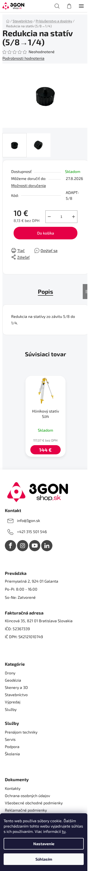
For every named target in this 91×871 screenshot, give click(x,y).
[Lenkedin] (46, 545)
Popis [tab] (45, 291)
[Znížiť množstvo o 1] (49, 217)
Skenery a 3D (16, 687)
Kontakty (12, 788)
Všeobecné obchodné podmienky (34, 802)
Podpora (12, 746)
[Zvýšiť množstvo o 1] (73, 217)
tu (64, 831)
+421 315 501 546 (32, 531)
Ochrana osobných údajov (27, 795)
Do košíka (45, 233)
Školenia (12, 753)
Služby (11, 709)
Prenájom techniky (21, 732)
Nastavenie (43, 843)
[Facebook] (10, 545)
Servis (10, 739)
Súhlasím (43, 859)
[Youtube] (34, 545)
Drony (10, 673)
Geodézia (13, 680)
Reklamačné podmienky (26, 810)
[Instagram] (22, 545)
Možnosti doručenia (28, 185)
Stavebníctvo (16, 694)
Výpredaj (12, 702)
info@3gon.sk (28, 520)
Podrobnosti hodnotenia (23, 58)
